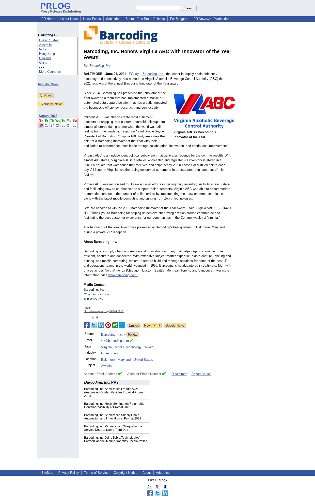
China (43, 62)
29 (41, 125)
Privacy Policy (68, 473)
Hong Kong (47, 54)
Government (110, 353)
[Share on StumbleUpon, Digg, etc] (115, 325)
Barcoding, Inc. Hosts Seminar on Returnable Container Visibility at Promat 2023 (114, 405)
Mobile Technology (128, 347)
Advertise (163, 473)
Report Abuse (201, 374)
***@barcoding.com (97, 294)
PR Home (48, 19)
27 (52, 125)
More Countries (50, 71)
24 (69, 125)
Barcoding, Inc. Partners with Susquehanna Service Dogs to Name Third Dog (113, 428)
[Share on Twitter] (94, 325)
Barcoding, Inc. (100, 66)
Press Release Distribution (61, 11)
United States (49, 40)
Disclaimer (179, 374)
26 (58, 125)
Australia (45, 45)
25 (63, 125)
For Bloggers (179, 19)
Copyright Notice (125, 473)
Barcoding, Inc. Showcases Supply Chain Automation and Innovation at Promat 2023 (112, 416)
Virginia (106, 347)
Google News (174, 325)
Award (149, 347)
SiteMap (47, 473)
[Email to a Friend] (122, 325)
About (146, 473)
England (45, 58)
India (42, 49)
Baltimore (108, 359)
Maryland (124, 359)
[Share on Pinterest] (108, 325)
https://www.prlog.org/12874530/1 (104, 311)
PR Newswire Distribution (211, 19)
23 (74, 125)
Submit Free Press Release (145, 19)
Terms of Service (96, 473)
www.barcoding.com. (123, 275)
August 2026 (48, 116)
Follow (132, 334)
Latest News (69, 19)
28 (46, 125)
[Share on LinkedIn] (101, 325)
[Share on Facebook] (87, 325)
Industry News (48, 84)
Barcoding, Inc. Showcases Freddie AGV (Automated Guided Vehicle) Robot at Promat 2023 (114, 392)
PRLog (134, 74)
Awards (106, 366)
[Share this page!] (157, 495)
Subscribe (113, 19)
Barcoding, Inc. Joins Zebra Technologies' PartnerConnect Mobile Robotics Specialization (115, 439)
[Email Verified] (132, 340)
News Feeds (92, 19)
